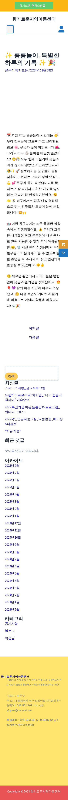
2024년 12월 (13, 523)
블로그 (10, 631)
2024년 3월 (12, 588)
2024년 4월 (12, 581)
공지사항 (11, 624)
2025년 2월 (12, 509)
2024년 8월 (12, 552)
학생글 (10, 638)
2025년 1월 (12, 516)
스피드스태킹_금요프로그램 (25, 388)
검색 (11, 376)
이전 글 (34, 328)
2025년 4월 (12, 494)
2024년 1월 (12, 602)
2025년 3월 (12, 501)
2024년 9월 (12, 545)
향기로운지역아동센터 (34, 19)
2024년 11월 (13, 530)
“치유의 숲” (13, 431)
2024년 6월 (12, 566)
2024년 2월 (12, 595)
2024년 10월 (13, 537)
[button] (34, 5)
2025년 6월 (12, 480)
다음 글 (34, 337)
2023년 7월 (12, 609)
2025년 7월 (12, 473)
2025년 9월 (12, 466)
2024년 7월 (12, 559)
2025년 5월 (12, 487)
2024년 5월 (12, 573)
